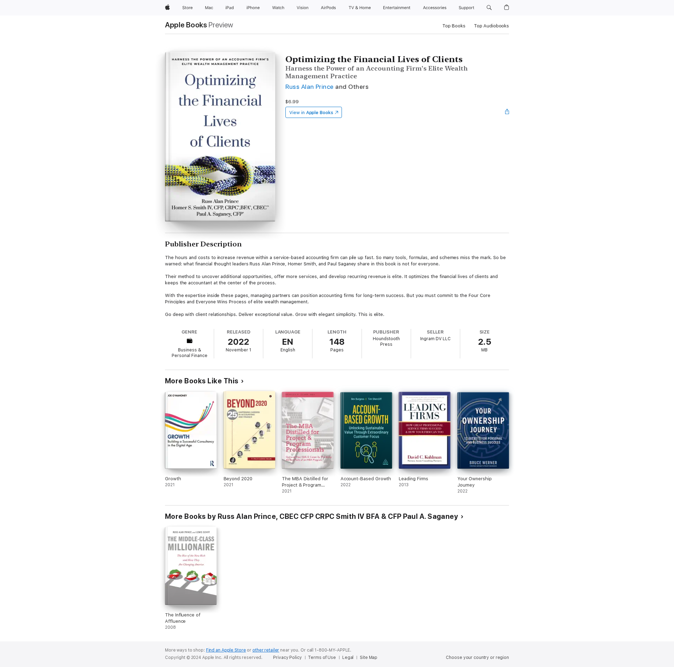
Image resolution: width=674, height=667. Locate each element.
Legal (347, 657)
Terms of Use (322, 657)
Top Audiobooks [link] (491, 25)
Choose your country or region (477, 657)
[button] (489, 7)
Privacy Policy (287, 657)
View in (311, 112)
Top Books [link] (453, 25)
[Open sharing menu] (507, 112)
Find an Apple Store (226, 650)
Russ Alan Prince (309, 86)
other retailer (265, 650)
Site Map (368, 657)
